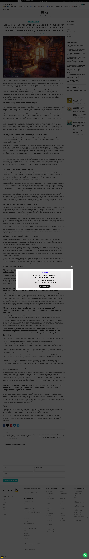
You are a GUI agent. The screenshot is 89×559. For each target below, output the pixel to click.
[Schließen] (72, 267)
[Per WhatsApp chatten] (85, 555)
